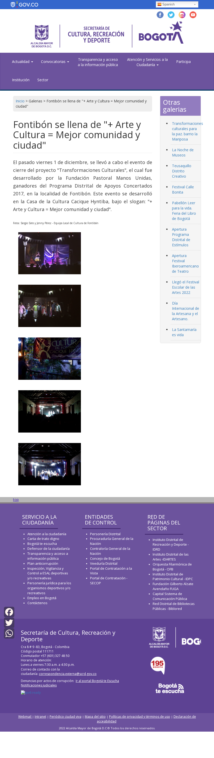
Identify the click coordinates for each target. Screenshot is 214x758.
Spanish (168, 4)
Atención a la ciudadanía (46, 534)
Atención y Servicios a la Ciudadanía (147, 62)
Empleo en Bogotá (41, 598)
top (16, 499)
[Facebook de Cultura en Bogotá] (160, 14)
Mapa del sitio (95, 716)
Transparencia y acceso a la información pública (98, 62)
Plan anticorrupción (42, 563)
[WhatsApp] (9, 633)
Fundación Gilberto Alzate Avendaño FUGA (173, 586)
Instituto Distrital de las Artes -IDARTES (171, 557)
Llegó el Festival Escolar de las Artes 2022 (185, 287)
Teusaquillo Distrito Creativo (181, 171)
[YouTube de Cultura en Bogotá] (193, 14)
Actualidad (21, 61)
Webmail (25, 716)
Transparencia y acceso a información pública (47, 556)
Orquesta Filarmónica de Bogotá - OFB (172, 567)
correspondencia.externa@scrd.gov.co (68, 674)
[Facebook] (9, 611)
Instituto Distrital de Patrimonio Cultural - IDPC (173, 576)
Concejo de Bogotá (105, 558)
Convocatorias (54, 61)
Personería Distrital (105, 534)
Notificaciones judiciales (39, 685)
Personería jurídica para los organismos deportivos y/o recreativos (49, 588)
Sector (42, 79)
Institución (20, 79)
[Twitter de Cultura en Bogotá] (171, 14)
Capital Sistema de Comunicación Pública (170, 596)
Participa (183, 61)
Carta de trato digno (43, 538)
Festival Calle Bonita (183, 189)
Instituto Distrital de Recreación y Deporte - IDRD (171, 544)
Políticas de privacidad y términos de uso (139, 716)
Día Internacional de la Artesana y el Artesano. (185, 311)
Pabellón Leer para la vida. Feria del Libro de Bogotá (184, 210)
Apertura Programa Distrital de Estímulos (181, 237)
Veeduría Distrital (103, 563)
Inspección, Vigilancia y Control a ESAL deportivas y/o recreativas (47, 573)
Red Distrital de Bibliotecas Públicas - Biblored (174, 606)
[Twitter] (9, 622)
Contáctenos (37, 602)
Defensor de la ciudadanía (48, 548)
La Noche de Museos (183, 152)
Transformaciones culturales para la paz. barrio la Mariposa (187, 131)
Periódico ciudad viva (65, 716)
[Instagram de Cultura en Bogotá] (182, 14)
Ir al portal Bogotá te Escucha (97, 681)
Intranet (40, 716)
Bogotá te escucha (42, 543)
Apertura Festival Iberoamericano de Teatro (185, 263)
